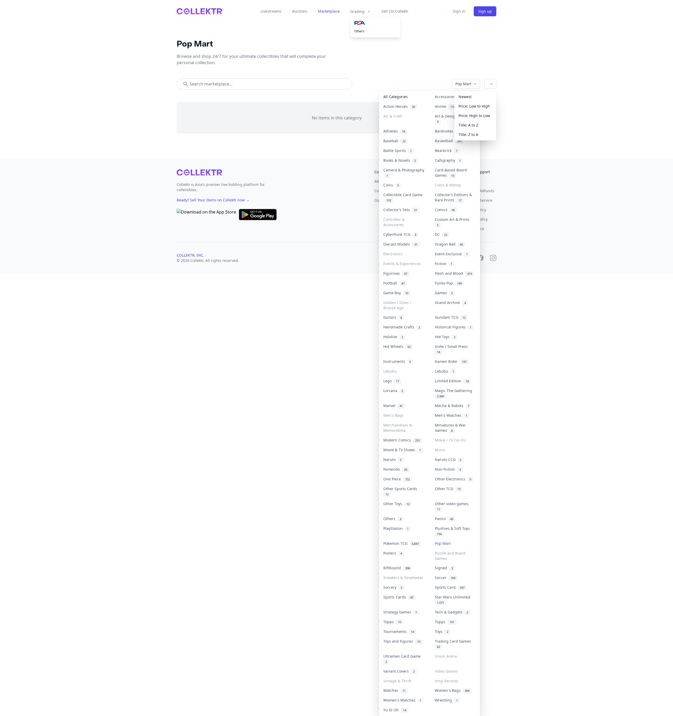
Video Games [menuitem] (446, 671)
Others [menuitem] (359, 31)
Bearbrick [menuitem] (446, 150)
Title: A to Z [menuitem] (468, 125)
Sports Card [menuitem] (450, 587)
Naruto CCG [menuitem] (448, 459)
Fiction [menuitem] (443, 263)
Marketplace (329, 11)
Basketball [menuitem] (448, 140)
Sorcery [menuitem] (392, 587)
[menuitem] (375, 23)
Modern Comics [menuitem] (401, 440)
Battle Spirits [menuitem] (397, 150)
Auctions (299, 11)
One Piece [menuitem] (396, 478)
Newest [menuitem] (465, 96)
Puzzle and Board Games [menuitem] (450, 556)
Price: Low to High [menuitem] (474, 106)
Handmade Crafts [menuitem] (401, 326)
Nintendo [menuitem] (395, 469)
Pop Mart (463, 83)
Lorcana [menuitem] (393, 390)
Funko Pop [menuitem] (448, 283)
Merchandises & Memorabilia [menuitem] (397, 428)
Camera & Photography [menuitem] (403, 172)
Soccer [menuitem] (445, 577)
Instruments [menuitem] (397, 361)
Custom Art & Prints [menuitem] (453, 222)
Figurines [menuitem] (395, 273)
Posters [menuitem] (392, 553)
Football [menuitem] (394, 283)
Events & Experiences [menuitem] (402, 263)
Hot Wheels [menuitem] (397, 346)
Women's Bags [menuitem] (452, 690)
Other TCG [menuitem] (448, 488)
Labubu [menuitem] (390, 371)
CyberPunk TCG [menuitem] (399, 234)
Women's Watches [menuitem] (402, 700)
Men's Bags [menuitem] (393, 415)
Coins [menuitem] (391, 184)
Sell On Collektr (395, 11)
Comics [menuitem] (445, 209)
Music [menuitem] (440, 449)
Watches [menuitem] (394, 690)
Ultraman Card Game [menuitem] (403, 659)
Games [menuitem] (444, 292)
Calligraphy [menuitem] (448, 160)
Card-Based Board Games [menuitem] (451, 172)
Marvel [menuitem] (393, 405)
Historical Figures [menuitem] (453, 326)
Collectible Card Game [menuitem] (402, 197)
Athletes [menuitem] (394, 131)
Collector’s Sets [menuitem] (400, 209)
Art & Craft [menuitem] (392, 116)
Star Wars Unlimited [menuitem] (453, 600)
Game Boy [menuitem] (395, 292)
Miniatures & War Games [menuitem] (450, 428)
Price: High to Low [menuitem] (474, 115)
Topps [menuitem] (392, 621)
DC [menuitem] (441, 234)
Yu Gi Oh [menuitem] (394, 709)
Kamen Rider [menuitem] (451, 361)
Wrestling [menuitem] (446, 700)
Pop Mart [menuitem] (443, 543)
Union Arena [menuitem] (446, 656)
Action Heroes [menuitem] (399, 106)
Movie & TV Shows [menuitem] (402, 449)
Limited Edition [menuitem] (452, 380)
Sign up (485, 11)
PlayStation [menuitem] (396, 528)
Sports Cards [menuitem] (398, 597)
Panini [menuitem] (444, 518)
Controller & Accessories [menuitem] (394, 222)
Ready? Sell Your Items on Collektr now (213, 199)
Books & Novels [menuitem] (399, 160)
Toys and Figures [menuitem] (401, 641)
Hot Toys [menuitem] (445, 336)
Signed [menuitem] (444, 567)
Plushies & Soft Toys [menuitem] (453, 531)
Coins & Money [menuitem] (448, 184)
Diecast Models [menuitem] (400, 244)
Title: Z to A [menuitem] (468, 134)
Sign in (459, 11)
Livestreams (271, 11)
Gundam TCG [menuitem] (450, 317)
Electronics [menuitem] (392, 253)
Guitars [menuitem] (392, 317)
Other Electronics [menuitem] (453, 478)
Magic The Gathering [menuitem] (454, 393)
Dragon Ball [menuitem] (449, 244)
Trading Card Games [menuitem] (454, 644)
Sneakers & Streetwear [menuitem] (403, 577)
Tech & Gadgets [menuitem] (451, 612)
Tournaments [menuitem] (398, 631)
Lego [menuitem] (391, 380)
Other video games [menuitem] (453, 506)
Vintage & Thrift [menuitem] (397, 680)
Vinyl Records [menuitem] (446, 680)
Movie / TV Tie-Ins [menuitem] (450, 440)
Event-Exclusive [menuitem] (451, 253)
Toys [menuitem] (441, 631)
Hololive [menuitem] (393, 336)
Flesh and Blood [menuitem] (453, 273)
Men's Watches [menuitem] (451, 415)
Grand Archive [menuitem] (450, 302)
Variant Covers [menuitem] (399, 671)
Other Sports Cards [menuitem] (401, 491)
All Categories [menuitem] (395, 96)
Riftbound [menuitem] (396, 567)
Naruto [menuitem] (392, 459)
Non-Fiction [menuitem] (448, 469)
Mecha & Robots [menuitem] (452, 405)
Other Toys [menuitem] (396, 503)
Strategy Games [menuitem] (400, 612)
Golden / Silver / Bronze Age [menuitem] (397, 305)
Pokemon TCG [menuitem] (401, 543)
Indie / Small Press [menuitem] (452, 349)
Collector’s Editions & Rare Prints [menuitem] (453, 197)
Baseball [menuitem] (394, 140)
